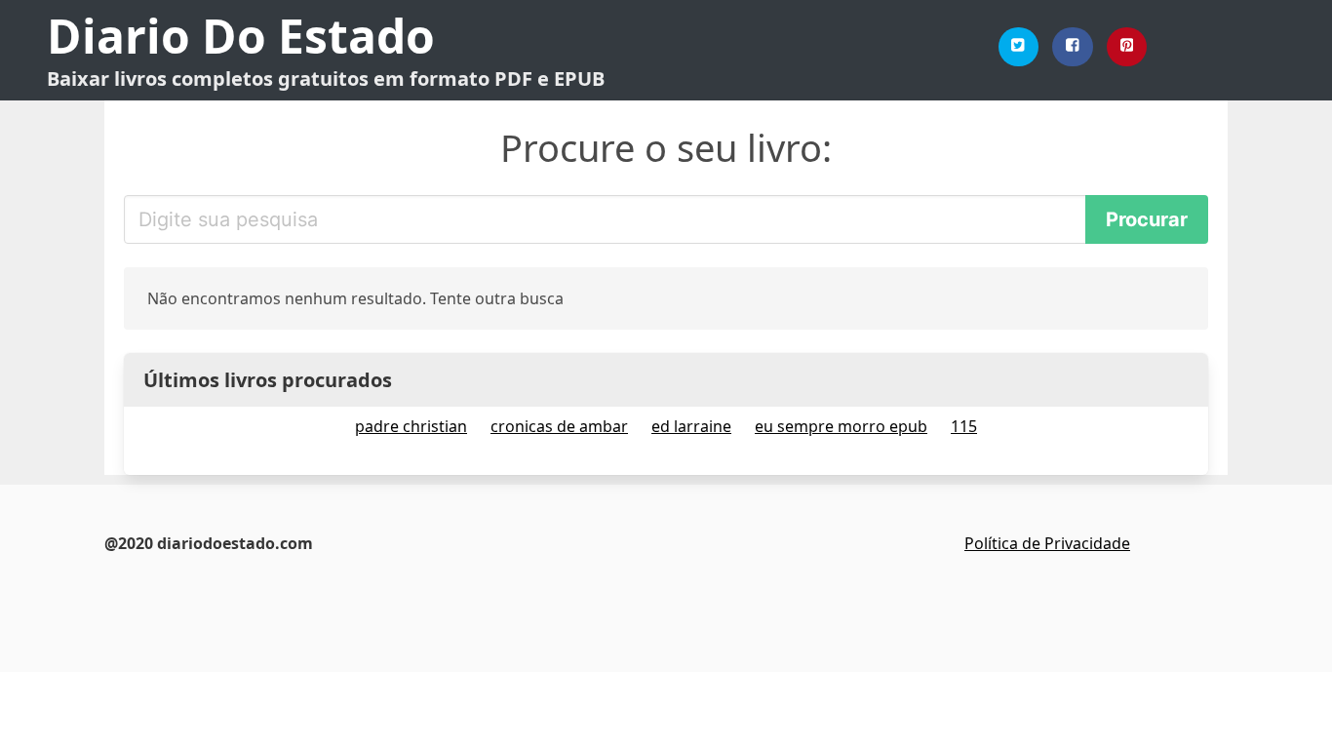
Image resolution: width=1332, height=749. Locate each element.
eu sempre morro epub (841, 426)
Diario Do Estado (241, 35)
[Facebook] (1072, 46)
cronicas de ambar (559, 426)
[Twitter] (1019, 46)
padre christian (411, 426)
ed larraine (691, 426)
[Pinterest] (1127, 46)
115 (964, 426)
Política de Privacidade (1047, 543)
